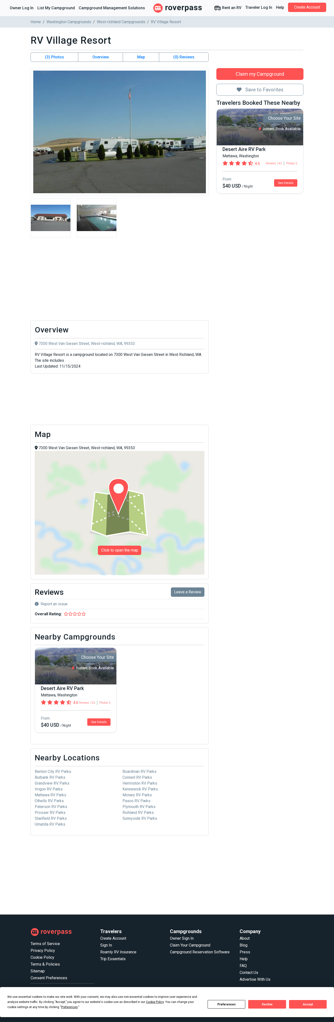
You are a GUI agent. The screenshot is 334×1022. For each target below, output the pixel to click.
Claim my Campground (260, 74)
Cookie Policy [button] (155, 1002)
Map (141, 57)
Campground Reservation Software (200, 952)
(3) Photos (54, 57)
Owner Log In (21, 8)
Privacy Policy (43, 950)
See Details (285, 183)
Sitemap (38, 971)
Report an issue (54, 604)
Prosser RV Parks (50, 812)
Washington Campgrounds (68, 22)
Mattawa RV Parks (50, 795)
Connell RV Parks (137, 777)
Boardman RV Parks (139, 771)
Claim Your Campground (190, 945)
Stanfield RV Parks (51, 818)
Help (280, 7)
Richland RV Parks (138, 812)
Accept (308, 1004)
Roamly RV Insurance (118, 952)
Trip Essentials (113, 959)
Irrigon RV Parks (49, 789)
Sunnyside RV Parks (139, 818)
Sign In (106, 945)
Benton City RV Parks (53, 771)
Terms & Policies (45, 964)
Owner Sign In (182, 938)
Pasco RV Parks (136, 800)
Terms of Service (45, 943)
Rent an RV (231, 7)
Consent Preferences (49, 978)
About (245, 938)
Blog (243, 945)
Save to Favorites (263, 90)
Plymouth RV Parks (139, 806)
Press (245, 952)
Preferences (226, 1004)
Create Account (307, 7)
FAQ (243, 965)
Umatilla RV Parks (50, 824)
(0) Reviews (183, 57)
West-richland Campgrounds (121, 22)
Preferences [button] (69, 1007)
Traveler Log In (258, 7)
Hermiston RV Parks (139, 783)
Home (36, 22)
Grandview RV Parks (52, 783)
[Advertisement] (120, 280)
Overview (100, 57)
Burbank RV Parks (50, 777)
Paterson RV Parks (51, 806)
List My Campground (56, 8)
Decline (267, 1004)
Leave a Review (187, 592)
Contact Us (249, 972)
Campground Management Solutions (112, 8)
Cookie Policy (42, 957)
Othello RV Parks (49, 800)
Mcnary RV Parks (137, 795)
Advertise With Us (255, 979)
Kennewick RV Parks (140, 789)
